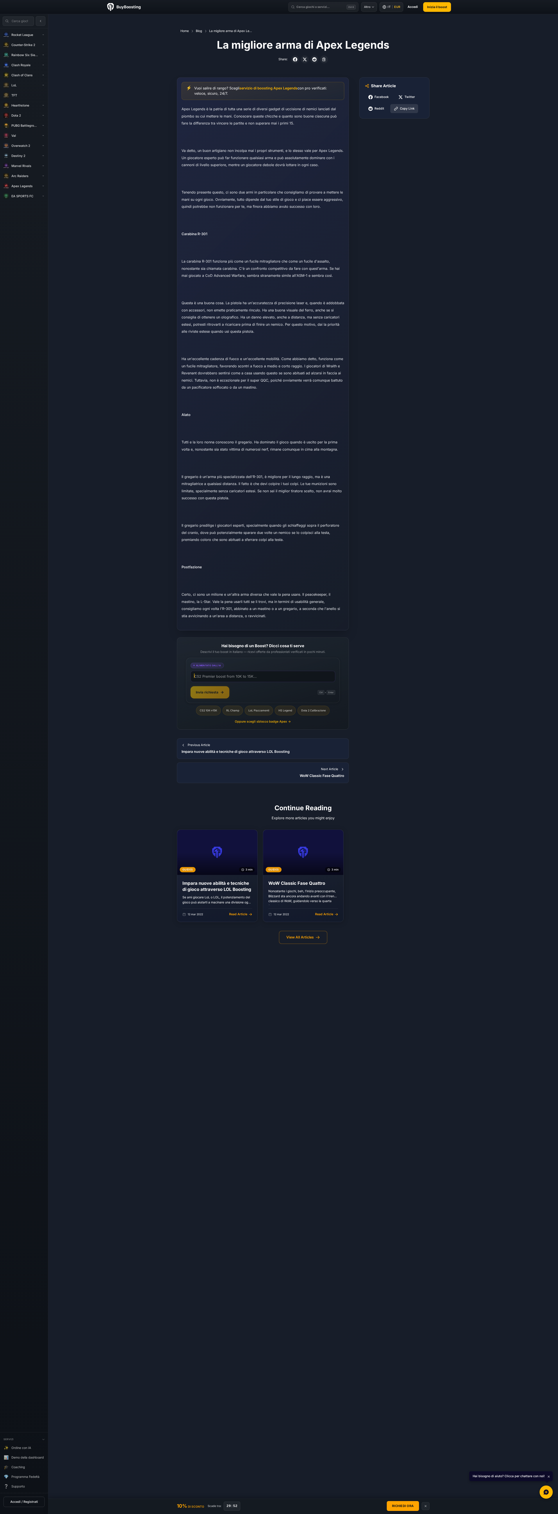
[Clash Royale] (43, 65)
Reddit (379, 108)
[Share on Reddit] (314, 59)
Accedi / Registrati (24, 1502)
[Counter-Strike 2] (43, 45)
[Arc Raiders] (43, 176)
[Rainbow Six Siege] (43, 55)
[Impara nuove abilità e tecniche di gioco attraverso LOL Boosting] (217, 876)
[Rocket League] (43, 35)
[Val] (43, 135)
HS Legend (285, 710)
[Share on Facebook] (295, 59)
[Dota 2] (43, 115)
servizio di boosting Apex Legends (268, 88)
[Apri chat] (546, 1492)
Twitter (410, 97)
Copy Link (407, 108)
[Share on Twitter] (305, 59)
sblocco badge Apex (263, 721)
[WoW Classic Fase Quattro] (303, 876)
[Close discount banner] (426, 1506)
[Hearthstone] (43, 105)
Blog (199, 31)
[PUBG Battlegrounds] (43, 125)
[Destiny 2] (43, 156)
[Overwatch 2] (43, 146)
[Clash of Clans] (43, 75)
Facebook (381, 97)
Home (184, 31)
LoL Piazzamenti (258, 710)
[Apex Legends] (43, 186)
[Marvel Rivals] (43, 166)
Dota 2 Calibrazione (313, 710)
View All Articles (300, 937)
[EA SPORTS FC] (43, 196)
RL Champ (232, 710)
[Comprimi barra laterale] (40, 21)
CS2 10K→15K (208, 710)
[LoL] (43, 85)
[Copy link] (324, 59)
